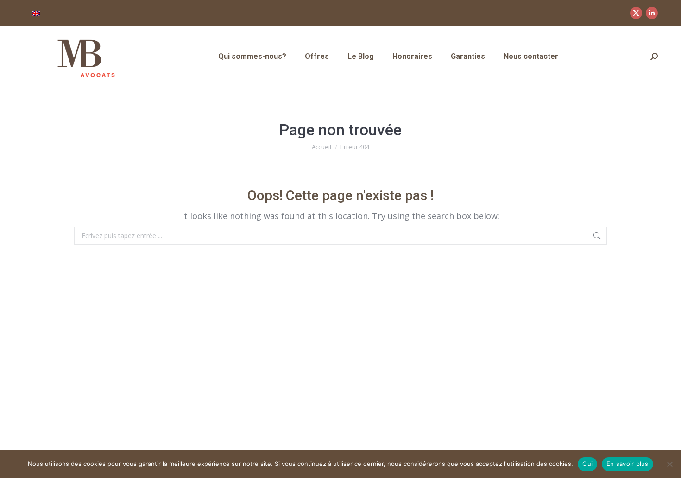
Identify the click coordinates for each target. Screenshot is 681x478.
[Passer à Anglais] (35, 13)
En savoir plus (627, 463)
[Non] (669, 464)
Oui (587, 463)
